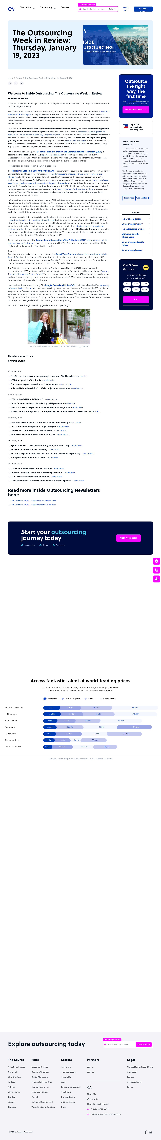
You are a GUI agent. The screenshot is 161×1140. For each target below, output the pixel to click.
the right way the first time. (51, 583)
